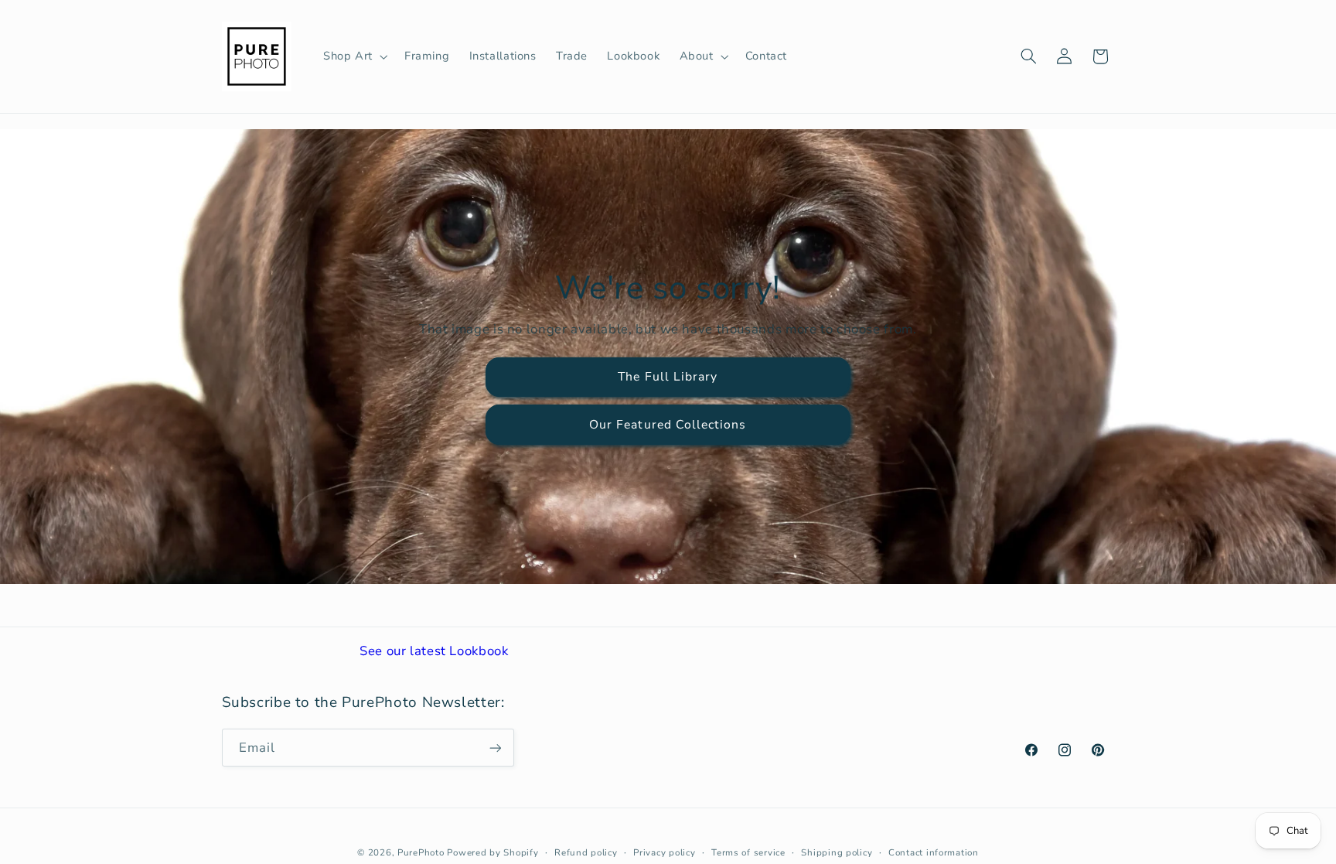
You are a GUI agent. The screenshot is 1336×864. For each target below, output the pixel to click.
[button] (353, 56)
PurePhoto (421, 852)
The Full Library (668, 376)
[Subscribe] (495, 748)
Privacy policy (664, 852)
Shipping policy (836, 852)
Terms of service (748, 852)
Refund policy (586, 852)
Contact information (933, 852)
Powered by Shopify (492, 852)
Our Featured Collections (667, 424)
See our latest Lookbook (434, 651)
